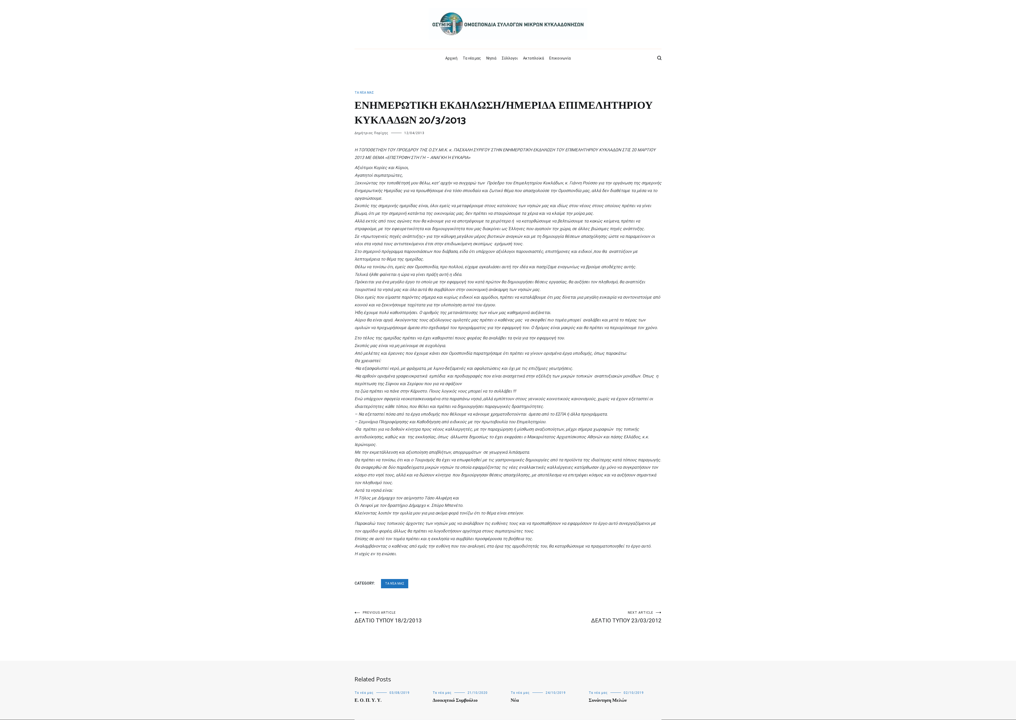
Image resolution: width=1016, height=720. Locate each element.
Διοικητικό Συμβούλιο (455, 700)
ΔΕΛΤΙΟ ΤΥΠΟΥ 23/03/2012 (626, 617)
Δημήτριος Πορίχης (371, 133)
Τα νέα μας (472, 58)
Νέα (515, 700)
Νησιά (491, 58)
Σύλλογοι (510, 58)
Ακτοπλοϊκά (533, 58)
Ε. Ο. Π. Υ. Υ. (368, 700)
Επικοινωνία (560, 58)
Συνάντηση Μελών (608, 700)
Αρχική (451, 58)
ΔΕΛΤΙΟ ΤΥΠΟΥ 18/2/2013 (388, 617)
